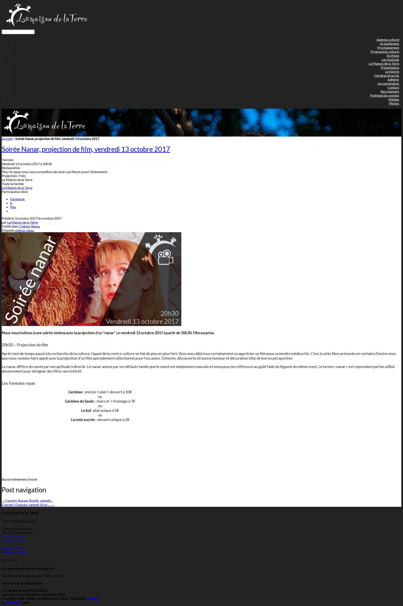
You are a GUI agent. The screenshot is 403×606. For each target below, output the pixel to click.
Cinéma (24, 226)
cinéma (19, 230)
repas (30, 230)
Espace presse (12, 548)
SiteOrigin (12, 602)
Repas (35, 226)
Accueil (7, 139)
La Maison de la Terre (17, 188)
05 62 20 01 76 (12, 536)
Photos (394, 103)
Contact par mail (14, 540)
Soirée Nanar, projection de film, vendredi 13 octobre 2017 (86, 149)
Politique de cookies (384, 95)
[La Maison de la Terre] (46, 28)
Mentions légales (14, 552)
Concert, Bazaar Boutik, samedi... (27, 500)
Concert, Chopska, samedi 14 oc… (28, 505)
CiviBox (92, 598)
